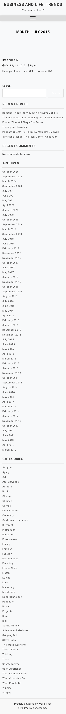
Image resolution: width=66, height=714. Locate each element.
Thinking (7, 654)
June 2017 (8, 267)
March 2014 (9, 406)
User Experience (12, 668)
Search (6, 85)
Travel (6, 659)
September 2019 (12, 224)
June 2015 (8, 344)
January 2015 (10, 368)
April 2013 (8, 445)
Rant (5, 616)
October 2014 (10, 377)
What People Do (11, 683)
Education (8, 534)
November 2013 (11, 421)
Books (6, 491)
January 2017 (10, 277)
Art (4, 477)
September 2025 (12, 176)
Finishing (7, 563)
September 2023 (12, 186)
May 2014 (8, 397)
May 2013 (8, 440)
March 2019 (9, 229)
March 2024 (9, 181)
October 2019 (10, 219)
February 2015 (10, 363)
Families (7, 549)
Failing (6, 544)
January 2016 (10, 325)
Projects (7, 611)
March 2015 (9, 358)
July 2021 (8, 190)
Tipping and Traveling (15, 127)
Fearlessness (10, 558)
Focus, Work (9, 568)
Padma (25, 707)
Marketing (8, 587)
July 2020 (8, 214)
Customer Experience (15, 520)
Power (6, 606)
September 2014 (12, 382)
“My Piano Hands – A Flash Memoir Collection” (30, 136)
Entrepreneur (10, 539)
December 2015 (11, 329)
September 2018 (12, 234)
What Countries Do (13, 678)
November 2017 (11, 258)
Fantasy (7, 553)
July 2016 (8, 301)
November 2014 (11, 373)
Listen (6, 572)
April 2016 (8, 315)
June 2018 (8, 243)
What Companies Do (14, 673)
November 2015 (11, 334)
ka (35, 65)
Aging (5, 472)
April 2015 (8, 353)
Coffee (6, 505)
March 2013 (9, 449)
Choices (7, 501)
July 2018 (8, 238)
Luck (5, 582)
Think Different (11, 649)
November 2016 (11, 282)
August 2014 (9, 387)
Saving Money (10, 625)
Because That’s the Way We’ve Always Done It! (30, 112)
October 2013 (10, 425)
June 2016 (8, 306)
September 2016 (12, 291)
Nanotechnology (12, 596)
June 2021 (8, 195)
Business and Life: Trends (33, 4)
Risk (4, 620)
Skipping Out (9, 635)
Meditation (8, 592)
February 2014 (10, 411)
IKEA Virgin (10, 60)
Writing (6, 692)
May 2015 (8, 349)
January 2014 (10, 416)
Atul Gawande (10, 481)
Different (7, 525)
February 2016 (10, 320)
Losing (6, 577)
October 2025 (10, 171)
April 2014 (8, 401)
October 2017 (10, 262)
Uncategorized (11, 664)
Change (6, 496)
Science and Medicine (15, 630)
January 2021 (10, 210)
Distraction (9, 529)
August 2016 (9, 296)
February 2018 (10, 248)
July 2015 (8, 339)
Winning (7, 688)
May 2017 (8, 272)
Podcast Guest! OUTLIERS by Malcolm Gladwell (30, 132)
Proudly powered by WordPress (33, 703)
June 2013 (8, 435)
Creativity (8, 515)
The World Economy (14, 644)
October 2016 (10, 286)
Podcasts (8, 601)
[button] (33, 18)
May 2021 (8, 200)
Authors (7, 486)
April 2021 (8, 205)
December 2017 (11, 253)
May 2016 (8, 310)
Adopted (7, 467)
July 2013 (8, 430)
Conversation (10, 510)
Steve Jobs (9, 640)
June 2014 (8, 392)
